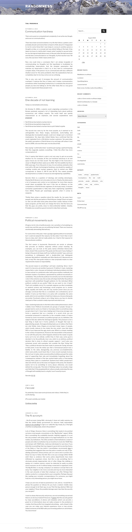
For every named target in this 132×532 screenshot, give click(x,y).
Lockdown (80, 78)
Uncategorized (81, 160)
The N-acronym (33, 415)
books (80, 174)
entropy (86, 174)
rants (86, 184)
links (78, 140)
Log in (79, 197)
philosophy (95, 181)
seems (54, 498)
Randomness (38, 6)
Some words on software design (92, 98)
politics (80, 184)
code (78, 134)
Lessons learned (82, 84)
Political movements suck (39, 220)
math (98, 178)
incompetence (82, 178)
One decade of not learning (40, 100)
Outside (95, 102)
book (78, 130)
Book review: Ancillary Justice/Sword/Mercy (90, 88)
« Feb (83, 62)
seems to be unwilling (32, 425)
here (69, 448)
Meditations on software (84, 74)
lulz (94, 178)
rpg (91, 184)
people (79, 144)
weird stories (81, 164)
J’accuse (29, 387)
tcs (78, 154)
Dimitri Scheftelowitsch (84, 102)
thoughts (81, 187)
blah (78, 127)
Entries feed (80, 201)
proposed (28, 118)
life (78, 137)
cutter (79, 98)
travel (79, 157)
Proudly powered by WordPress (34, 528)
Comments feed (82, 204)
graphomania (95, 174)
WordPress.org (81, 208)
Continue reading (31, 403)
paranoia (80, 181)
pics (78, 147)
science (79, 150)
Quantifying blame (82, 81)
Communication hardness (39, 31)
